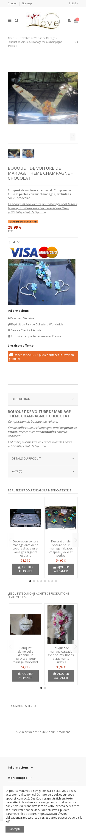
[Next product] (77, 41)
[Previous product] (75, 41)
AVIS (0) (17, 471)
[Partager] (9, 242)
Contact (13, 3)
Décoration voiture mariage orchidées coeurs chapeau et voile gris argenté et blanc (25, 548)
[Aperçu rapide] (25, 536)
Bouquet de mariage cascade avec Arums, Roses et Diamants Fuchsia (61, 655)
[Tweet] (14, 242)
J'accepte (15, 829)
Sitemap (27, 3)
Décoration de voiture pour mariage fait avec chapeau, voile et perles (60, 548)
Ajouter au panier (26, 569)
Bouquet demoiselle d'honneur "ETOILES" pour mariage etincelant (25, 655)
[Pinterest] (18, 242)
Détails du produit (26, 458)
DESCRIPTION (21, 399)
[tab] (43, 399)
